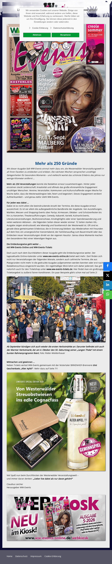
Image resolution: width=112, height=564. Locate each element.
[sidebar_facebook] (107, 266)
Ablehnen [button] (37, 35)
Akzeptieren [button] (65, 35)
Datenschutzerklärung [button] (63, 28)
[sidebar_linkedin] (107, 285)
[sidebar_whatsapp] (107, 294)
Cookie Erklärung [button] (40, 28)
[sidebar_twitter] (107, 276)
